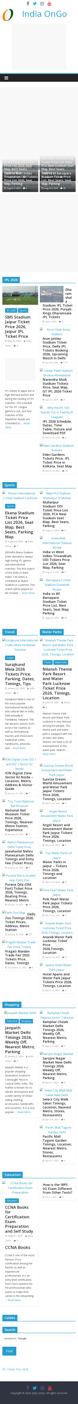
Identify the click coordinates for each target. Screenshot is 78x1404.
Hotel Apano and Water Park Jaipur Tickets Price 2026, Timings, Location (57, 980)
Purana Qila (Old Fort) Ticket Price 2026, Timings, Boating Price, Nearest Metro (18, 892)
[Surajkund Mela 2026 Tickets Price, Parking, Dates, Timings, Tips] (20, 640)
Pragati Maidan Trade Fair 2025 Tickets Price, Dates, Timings (17, 957)
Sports (23, 310)
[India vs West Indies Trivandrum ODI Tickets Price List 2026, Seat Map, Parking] (57, 538)
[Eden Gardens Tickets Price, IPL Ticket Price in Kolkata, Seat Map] (57, 446)
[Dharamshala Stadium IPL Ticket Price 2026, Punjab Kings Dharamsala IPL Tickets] (51, 288)
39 (66, 470)
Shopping (26, 1021)
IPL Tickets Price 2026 (15, 1369)
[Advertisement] (39, 47)
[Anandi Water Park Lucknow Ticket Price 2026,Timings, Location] (57, 923)
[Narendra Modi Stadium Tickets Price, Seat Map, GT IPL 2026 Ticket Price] (57, 371)
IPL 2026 (11, 310)
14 (30, 904)
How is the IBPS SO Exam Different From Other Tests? (57, 1188)
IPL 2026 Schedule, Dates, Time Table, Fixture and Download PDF (57, 427)
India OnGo (44, 13)
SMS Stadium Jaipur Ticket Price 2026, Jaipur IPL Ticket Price (17, 326)
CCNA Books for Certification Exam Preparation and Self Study (19, 1219)
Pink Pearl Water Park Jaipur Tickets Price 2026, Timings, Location (57, 905)
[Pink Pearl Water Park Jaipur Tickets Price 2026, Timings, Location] (57, 890)
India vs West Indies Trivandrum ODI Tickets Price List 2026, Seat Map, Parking (21, 178)
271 (30, 934)
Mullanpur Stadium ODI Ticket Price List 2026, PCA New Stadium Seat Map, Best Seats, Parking (58, 166)
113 (65, 362)
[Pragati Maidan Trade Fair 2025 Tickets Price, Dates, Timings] (19, 942)
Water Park (60, 662)
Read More (28, 593)
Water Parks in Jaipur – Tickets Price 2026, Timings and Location (55, 870)
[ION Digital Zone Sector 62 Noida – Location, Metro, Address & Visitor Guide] (19, 759)
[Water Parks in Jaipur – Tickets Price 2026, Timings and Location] (57, 853)
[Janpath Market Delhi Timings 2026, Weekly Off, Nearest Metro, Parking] (20, 1013)
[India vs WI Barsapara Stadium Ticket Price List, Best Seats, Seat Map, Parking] (57, 580)
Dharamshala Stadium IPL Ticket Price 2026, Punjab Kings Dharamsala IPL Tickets (58, 303)
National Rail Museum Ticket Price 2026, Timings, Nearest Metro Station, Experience (19, 820)
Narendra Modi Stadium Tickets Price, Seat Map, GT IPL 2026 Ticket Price (57, 387)
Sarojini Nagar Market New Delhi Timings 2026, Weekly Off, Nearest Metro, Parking (57, 1068)
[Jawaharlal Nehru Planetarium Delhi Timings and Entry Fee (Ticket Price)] (19, 842)
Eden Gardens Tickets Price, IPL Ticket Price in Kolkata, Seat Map (57, 460)
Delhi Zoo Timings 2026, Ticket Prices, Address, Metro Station (20, 922)
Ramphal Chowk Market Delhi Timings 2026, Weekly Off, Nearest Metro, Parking (55, 1032)
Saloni (67, 702)
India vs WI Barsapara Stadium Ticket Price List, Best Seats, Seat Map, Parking (56, 178)
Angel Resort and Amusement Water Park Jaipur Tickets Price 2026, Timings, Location (58, 833)
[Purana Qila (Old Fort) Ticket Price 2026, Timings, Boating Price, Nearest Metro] (19, 876)
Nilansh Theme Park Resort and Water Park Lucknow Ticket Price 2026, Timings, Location (57, 683)
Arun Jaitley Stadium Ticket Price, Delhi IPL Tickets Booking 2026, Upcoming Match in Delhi (55, 348)
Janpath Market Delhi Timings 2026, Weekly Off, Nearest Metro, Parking (20, 1039)
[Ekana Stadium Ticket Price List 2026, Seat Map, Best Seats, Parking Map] (20, 493)
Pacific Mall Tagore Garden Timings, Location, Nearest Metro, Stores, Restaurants (57, 1146)
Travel (10, 657)
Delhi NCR (12, 1021)
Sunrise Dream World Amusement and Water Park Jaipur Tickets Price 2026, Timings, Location (57, 789)
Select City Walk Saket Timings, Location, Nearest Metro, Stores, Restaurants (57, 1107)
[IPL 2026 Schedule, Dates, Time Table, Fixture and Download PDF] (57, 408)
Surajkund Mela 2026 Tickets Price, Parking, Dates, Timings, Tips (20, 674)
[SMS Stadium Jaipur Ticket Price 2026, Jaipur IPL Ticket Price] (20, 288)
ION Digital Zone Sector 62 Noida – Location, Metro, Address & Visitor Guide (19, 781)
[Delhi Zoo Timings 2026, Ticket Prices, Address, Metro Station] (13, 913)
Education (12, 1200)
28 (64, 188)
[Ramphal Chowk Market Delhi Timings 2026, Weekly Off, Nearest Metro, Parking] (57, 1013)
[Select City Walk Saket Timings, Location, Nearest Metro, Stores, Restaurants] (57, 1090)
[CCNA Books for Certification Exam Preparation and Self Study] (20, 1183)
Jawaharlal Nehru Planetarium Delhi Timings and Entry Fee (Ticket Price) (19, 857)
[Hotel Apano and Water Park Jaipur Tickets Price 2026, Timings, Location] (57, 965)
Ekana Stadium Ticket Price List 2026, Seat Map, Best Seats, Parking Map (19, 167)
